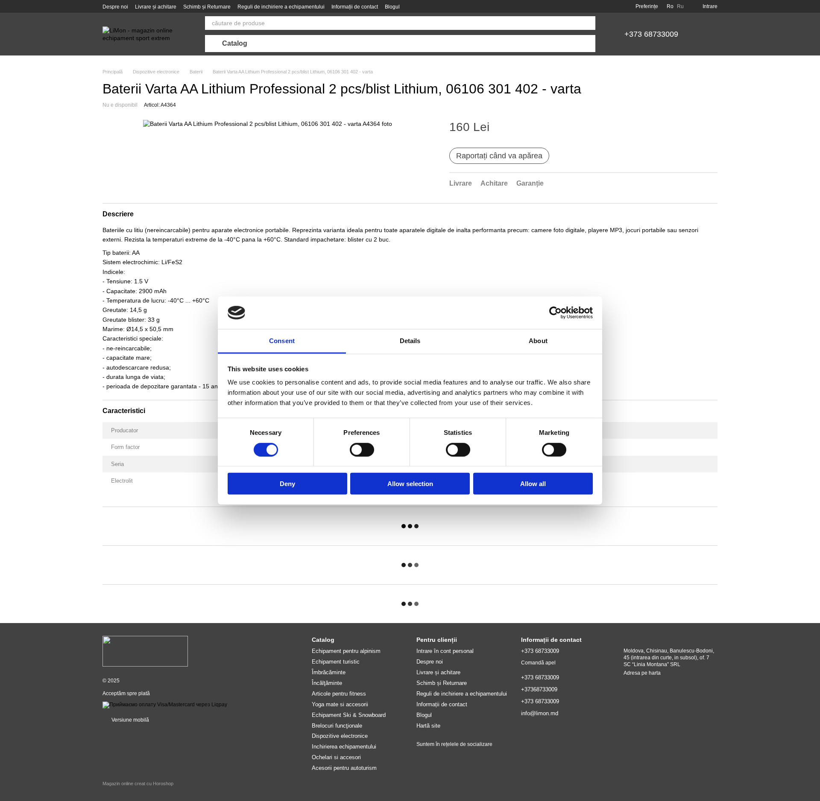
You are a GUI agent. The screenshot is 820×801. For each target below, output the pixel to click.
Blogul (392, 7)
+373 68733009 (651, 34)
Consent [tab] (282, 340)
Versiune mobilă (129, 720)
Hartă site (428, 725)
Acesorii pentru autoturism (344, 768)
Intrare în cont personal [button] (445, 651)
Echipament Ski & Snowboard (349, 715)
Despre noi (115, 7)
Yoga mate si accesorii (340, 704)
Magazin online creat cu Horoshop (137, 783)
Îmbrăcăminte (329, 672)
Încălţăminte (327, 683)
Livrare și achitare (155, 7)
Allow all (533, 483)
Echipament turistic (336, 661)
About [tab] (538, 340)
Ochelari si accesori (336, 757)
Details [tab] (410, 340)
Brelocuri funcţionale (337, 725)
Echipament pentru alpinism (346, 651)
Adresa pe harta (642, 673)
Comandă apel (538, 663)
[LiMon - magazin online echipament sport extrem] (145, 651)
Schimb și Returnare (207, 7)
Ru (680, 6)
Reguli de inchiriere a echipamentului (281, 7)
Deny (287, 483)
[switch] (362, 449)
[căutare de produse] (588, 23)
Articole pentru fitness (339, 693)
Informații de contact (354, 7)
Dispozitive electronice (340, 736)
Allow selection (410, 483)
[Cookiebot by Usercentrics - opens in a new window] (555, 312)
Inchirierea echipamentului (344, 746)
